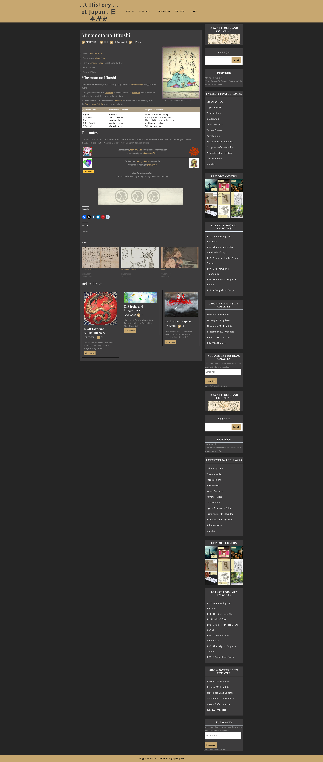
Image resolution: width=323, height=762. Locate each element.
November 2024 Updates (220, 326)
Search (194, 11)
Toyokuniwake (214, 107)
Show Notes (145, 11)
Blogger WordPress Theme (152, 758)
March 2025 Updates (218, 314)
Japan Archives (135, 149)
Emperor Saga (96, 63)
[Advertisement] (141, 380)
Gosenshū (118, 100)
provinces (136, 92)
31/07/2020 (130, 315)
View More (89, 352)
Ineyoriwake (213, 118)
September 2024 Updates (220, 331)
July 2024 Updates (216, 343)
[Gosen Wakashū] (100, 257)
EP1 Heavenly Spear (178, 321)
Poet (103, 58)
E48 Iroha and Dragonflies (133, 308)
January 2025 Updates (219, 320)
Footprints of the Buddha (220, 147)
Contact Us (180, 11)
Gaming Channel (143, 161)
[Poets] (179, 257)
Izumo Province (215, 124)
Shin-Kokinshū (214, 158)
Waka (97, 58)
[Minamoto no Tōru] (140, 257)
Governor (109, 92)
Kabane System (215, 101)
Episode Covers (163, 11)
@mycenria (151, 164)
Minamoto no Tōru (129, 269)
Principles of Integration (220, 153)
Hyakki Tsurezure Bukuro (220, 141)
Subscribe (210, 381)
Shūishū (211, 164)
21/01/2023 (91, 42)
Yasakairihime (214, 113)
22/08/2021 (90, 337)
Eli (105, 42)
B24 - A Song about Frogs (220, 290)
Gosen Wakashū (88, 269)
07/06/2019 (171, 326)
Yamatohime (213, 136)
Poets (163, 269)
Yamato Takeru (215, 130)
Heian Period (96, 53)
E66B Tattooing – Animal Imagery (95, 331)
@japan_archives (150, 153)
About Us (130, 11)
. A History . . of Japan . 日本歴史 (99, 11)
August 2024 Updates (218, 337)
